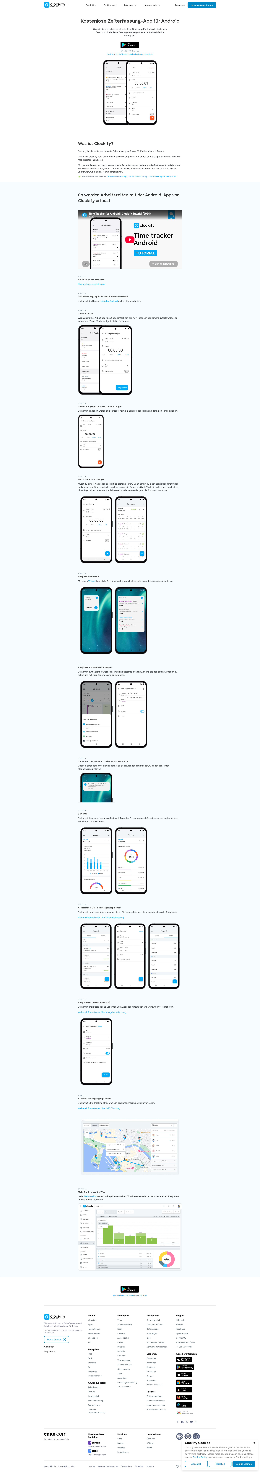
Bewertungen (94, 1333)
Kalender (121, 1333)
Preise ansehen (94, 1376)
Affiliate (150, 1443)
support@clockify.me (185, 1342)
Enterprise (92, 1371)
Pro (89, 1367)
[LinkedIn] (182, 1422)
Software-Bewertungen (157, 1347)
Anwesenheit (93, 1396)
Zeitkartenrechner (154, 1396)
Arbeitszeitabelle (124, 1324)
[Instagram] (196, 1422)
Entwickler (151, 1371)
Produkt (90, 5)
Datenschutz (126, 1466)
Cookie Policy (200, 1457)
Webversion (90, 1196)
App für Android (109, 301)
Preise (120, 1342)
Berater (150, 1376)
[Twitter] (187, 1422)
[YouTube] (191, 1422)
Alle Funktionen (123, 1387)
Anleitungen (152, 1333)
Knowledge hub (153, 1320)
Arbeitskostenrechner (156, 1409)
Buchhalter (151, 1380)
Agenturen (151, 1363)
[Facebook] (178, 1422)
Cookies (91, 1466)
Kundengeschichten (155, 1342)
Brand (149, 1447)
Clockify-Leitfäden (155, 1324)
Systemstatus (182, 1333)
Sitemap (150, 1466)
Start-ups (151, 1367)
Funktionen (109, 5)
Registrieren (50, 1351)
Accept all (196, 1464)
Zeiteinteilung (153, 1329)
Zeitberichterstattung (137, 176)
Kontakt (179, 1324)
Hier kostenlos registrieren (91, 284)
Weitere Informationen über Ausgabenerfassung (102, 1012)
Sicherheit (139, 1466)
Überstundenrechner (156, 1405)
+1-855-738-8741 (184, 1347)
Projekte (121, 1347)
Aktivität (121, 1351)
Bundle (120, 1443)
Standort (121, 1356)
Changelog (93, 1338)
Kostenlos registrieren (202, 5)
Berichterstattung (95, 1400)
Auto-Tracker (123, 1338)
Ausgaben (121, 1378)
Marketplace (123, 1452)
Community (181, 1338)
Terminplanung (124, 1360)
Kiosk (119, 1329)
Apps (90, 1324)
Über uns (151, 1439)
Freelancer (151, 1358)
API (89, 1342)
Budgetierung (94, 1405)
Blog (149, 1338)
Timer (119, 1320)
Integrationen (94, 1329)
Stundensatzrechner (156, 1400)
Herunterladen (151, 5)
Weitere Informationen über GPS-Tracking (99, 1108)
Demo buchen (54, 1339)
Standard (92, 1363)
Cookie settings (244, 1464)
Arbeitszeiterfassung (117, 176)
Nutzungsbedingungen (108, 1466)
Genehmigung (123, 1369)
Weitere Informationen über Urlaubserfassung (101, 917)
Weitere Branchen (153, 1385)
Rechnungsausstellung (127, 1382)
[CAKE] (55, 1436)
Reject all (220, 1464)
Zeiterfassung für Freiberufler (162, 176)
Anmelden (180, 5)
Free (90, 1354)
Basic (90, 1358)
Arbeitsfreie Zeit (124, 1364)
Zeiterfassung (94, 1387)
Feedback (180, 1329)
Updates (121, 1447)
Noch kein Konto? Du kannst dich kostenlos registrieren (130, 54)
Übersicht (92, 1320)
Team (119, 1373)
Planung (91, 1391)
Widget (92, 581)
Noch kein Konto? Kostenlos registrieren (130, 1295)
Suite (119, 1439)
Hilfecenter (181, 1320)
